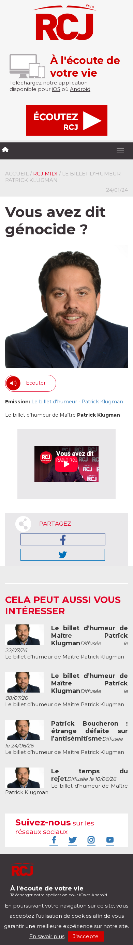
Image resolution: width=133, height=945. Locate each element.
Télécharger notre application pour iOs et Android (58, 891)
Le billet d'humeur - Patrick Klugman (77, 402)
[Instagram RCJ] (90, 840)
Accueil (17, 173)
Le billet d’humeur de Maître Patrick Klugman (66, 642)
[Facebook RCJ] (52, 840)
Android (80, 89)
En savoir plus (46, 936)
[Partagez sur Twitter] (62, 554)
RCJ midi (45, 173)
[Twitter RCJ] (71, 840)
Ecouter (36, 383)
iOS (56, 89)
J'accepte (86, 936)
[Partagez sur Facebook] (62, 539)
